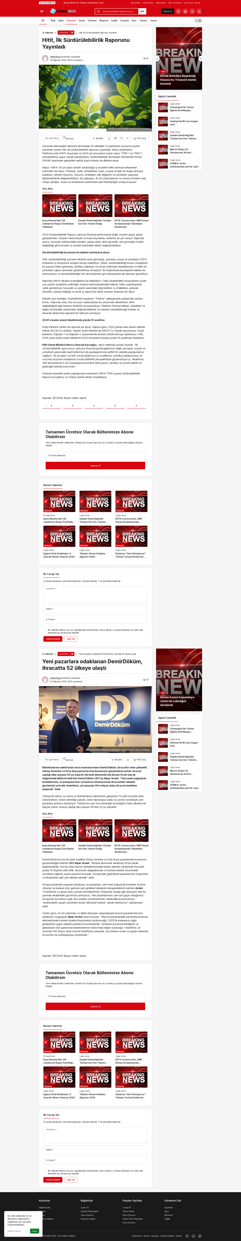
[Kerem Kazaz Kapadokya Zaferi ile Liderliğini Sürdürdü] (179, 680)
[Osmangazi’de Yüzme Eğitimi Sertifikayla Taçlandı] (179, 107)
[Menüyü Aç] (41, 11)
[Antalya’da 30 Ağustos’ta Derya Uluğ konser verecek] (179, 58)
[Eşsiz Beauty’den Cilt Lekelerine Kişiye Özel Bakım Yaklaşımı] (59, 211)
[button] (185, 11)
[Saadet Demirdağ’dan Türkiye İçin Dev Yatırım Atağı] (95, 211)
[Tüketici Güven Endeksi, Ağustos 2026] (95, 542)
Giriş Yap (71, 639)
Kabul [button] (34, 1231)
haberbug (55, 56)
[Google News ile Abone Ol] (52, 138)
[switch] (198, 20)
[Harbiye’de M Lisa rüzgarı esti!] (179, 121)
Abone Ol (168, 11)
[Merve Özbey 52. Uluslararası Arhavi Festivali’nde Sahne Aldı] (179, 150)
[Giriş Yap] (192, 11)
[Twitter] (193, 1236)
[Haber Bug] (63, 11)
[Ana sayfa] (43, 20)
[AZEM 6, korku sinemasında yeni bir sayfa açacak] (179, 164)
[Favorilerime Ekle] (109, 138)
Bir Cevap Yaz (51, 574)
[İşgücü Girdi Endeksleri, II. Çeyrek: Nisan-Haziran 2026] (59, 542)
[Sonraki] (61, 3)
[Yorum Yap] (115, 138)
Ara (142, 11)
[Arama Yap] (178, 11)
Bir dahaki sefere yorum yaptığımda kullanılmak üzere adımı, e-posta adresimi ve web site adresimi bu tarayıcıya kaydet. (95, 631)
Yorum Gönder (53, 639)
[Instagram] (200, 1236)
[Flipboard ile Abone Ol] (68, 138)
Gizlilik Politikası (14, 1231)
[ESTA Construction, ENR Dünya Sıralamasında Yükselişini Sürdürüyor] (132, 211)
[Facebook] (187, 1236)
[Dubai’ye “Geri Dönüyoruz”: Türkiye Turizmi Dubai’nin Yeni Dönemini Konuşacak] (131, 542)
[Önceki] (57, 3)
